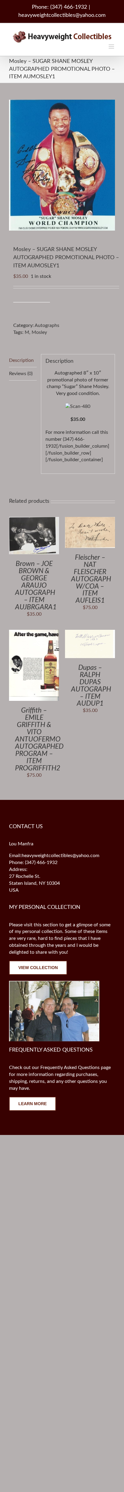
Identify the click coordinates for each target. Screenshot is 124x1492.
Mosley (39, 332)
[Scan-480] (77, 406)
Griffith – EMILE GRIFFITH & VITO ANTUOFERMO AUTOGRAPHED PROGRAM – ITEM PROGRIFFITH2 (39, 739)
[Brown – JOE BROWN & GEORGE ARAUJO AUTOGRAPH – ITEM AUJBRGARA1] (34, 520)
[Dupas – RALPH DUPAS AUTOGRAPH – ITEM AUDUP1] (90, 633)
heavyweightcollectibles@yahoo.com (62, 15)
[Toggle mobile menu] (112, 46)
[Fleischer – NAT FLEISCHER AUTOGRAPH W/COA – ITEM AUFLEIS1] (90, 520)
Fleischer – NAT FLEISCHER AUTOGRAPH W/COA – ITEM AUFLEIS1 (91, 579)
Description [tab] (21, 360)
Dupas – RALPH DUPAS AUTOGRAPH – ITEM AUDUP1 (91, 685)
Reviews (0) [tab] (21, 373)
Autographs (47, 325)
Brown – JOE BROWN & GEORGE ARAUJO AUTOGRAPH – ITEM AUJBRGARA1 (36, 585)
